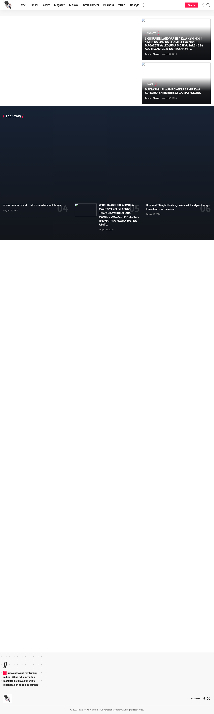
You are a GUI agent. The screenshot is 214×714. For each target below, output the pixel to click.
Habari (150, 84)
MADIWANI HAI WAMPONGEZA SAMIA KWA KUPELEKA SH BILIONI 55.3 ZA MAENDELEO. (173, 90)
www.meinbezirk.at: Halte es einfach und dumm (32, 205)
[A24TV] (8, 5)
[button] (143, 5)
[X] (208, 698)
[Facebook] (204, 698)
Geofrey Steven (152, 54)
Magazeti (152, 33)
